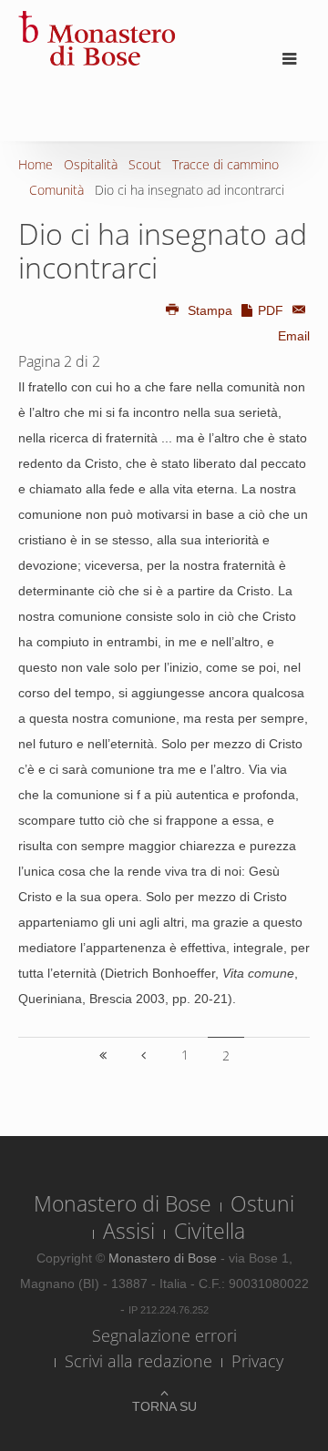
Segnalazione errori (164, 1335)
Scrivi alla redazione (138, 1361)
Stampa (210, 310)
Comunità (56, 189)
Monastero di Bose (122, 1203)
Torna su (164, 1406)
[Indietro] (144, 1055)
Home (35, 164)
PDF (270, 310)
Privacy (257, 1361)
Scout (144, 164)
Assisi (129, 1230)
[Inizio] (103, 1055)
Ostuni (262, 1203)
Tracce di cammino (225, 164)
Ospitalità (91, 164)
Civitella (209, 1230)
